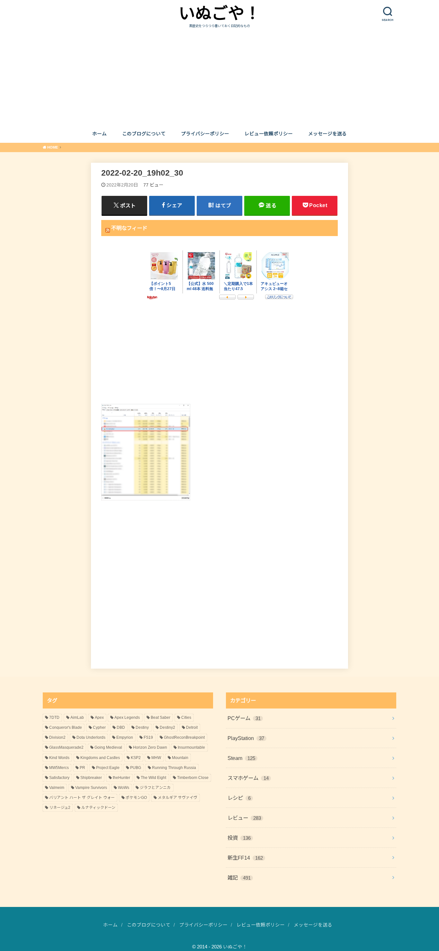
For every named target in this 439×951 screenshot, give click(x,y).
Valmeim (56, 787)
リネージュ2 (59, 807)
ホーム (99, 133)
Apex (99, 717)
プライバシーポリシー (205, 133)
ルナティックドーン (98, 807)
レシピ (239, 798)
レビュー (244, 818)
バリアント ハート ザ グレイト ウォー (82, 797)
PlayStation (246, 738)
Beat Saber (160, 717)
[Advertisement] (219, 77)
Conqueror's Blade (65, 727)
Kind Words (59, 757)
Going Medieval (108, 747)
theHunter (121, 777)
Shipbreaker (91, 777)
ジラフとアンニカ (155, 787)
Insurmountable (191, 747)
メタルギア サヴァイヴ (177, 797)
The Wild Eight (153, 777)
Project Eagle (108, 767)
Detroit (192, 727)
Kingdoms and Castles (100, 757)
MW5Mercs (59, 767)
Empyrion (124, 737)
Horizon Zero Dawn (150, 747)
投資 (239, 838)
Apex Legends (127, 717)
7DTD (54, 717)
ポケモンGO (136, 797)
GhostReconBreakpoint (184, 737)
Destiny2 (167, 727)
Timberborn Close (193, 777)
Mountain (180, 757)
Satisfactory (59, 777)
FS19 (148, 737)
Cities (186, 717)
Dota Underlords (90, 737)
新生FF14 (245, 858)
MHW (156, 757)
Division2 (57, 737)
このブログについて (144, 133)
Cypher (99, 727)
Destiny (142, 727)
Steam (241, 758)
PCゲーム (244, 718)
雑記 (239, 878)
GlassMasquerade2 (66, 747)
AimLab (77, 717)
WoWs (123, 787)
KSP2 (136, 757)
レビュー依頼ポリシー (269, 133)
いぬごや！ (220, 13)
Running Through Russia (174, 767)
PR (82, 767)
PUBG (135, 767)
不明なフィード (129, 228)
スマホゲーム (248, 778)
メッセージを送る (327, 133)
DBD (121, 727)
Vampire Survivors (91, 787)
